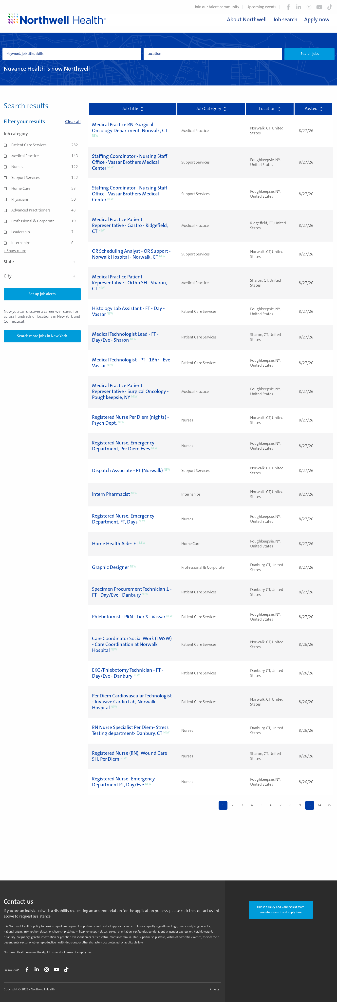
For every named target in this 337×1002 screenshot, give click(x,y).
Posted (311, 109)
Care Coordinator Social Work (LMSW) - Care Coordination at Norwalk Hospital (132, 644)
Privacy (215, 989)
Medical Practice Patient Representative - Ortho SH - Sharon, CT (129, 283)
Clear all (73, 122)
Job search (285, 20)
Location (267, 109)
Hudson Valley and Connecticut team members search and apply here (280, 910)
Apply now (316, 20)
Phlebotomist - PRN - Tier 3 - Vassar (128, 617)
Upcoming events (261, 7)
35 (329, 805)
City (8, 276)
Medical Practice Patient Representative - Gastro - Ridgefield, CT (130, 225)
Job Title (130, 109)
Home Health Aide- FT (115, 544)
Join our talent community (217, 7)
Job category (16, 134)
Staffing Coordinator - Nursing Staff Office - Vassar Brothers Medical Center (129, 162)
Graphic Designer (110, 567)
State (9, 262)
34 (319, 805)
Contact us (18, 902)
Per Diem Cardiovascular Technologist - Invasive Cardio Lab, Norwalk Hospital (132, 702)
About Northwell (247, 20)
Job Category (208, 109)
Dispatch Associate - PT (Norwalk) (127, 470)
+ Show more (15, 251)
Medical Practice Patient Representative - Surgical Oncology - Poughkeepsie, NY (130, 391)
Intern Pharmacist (111, 494)
